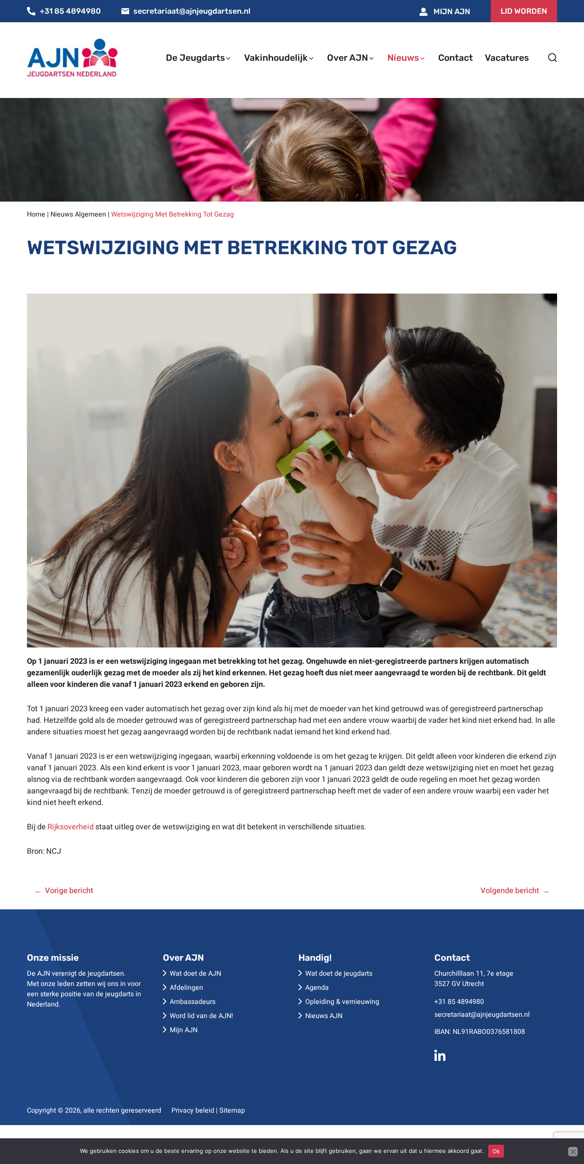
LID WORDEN (524, 11)
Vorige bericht (69, 891)
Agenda (317, 988)
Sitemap (232, 1110)
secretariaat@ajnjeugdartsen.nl (192, 11)
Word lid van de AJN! (201, 1016)
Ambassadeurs (192, 1002)
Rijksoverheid (70, 827)
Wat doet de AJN (195, 973)
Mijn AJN (451, 11)
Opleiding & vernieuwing (342, 1002)
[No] (573, 1151)
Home (36, 214)
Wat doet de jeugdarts (338, 973)
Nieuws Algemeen (78, 214)
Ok (496, 1151)
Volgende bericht (510, 891)
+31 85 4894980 (70, 11)
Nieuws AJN (323, 1016)
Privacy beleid (192, 1110)
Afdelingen (186, 988)
